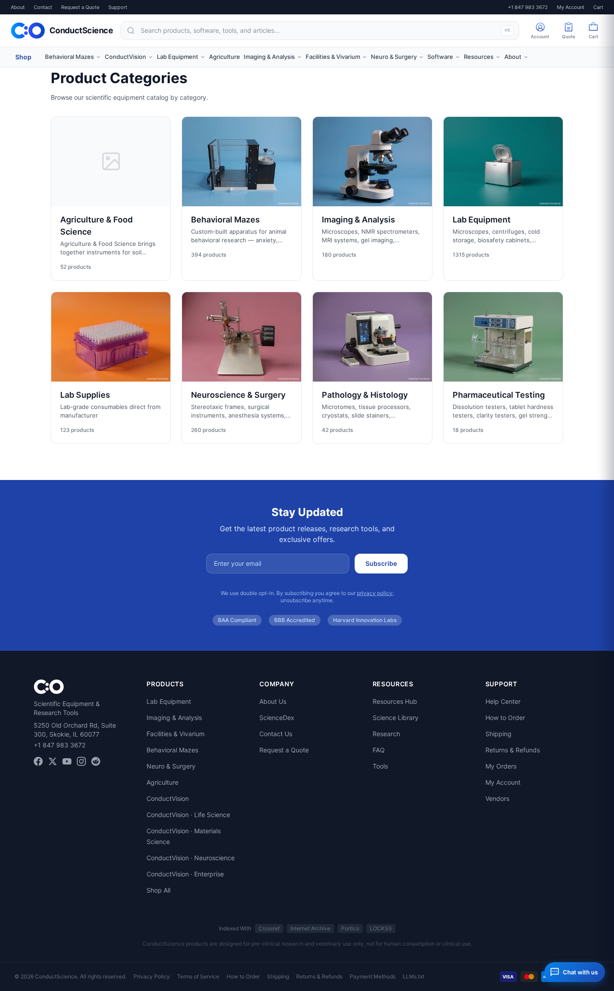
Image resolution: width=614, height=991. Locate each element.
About (18, 7)
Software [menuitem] (440, 56)
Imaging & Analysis (174, 717)
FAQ (379, 750)
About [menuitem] (512, 56)
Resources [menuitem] (479, 56)
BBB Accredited (294, 620)
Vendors (497, 798)
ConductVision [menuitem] (125, 56)
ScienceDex (276, 717)
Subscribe (381, 563)
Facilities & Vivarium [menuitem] (333, 56)
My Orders (500, 766)
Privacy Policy (151, 976)
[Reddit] (95, 761)
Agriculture (162, 782)
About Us (272, 701)
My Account (570, 7)
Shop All (158, 890)
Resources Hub (395, 701)
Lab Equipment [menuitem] (177, 56)
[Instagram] (81, 761)
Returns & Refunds (512, 750)
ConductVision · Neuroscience (191, 858)
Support (117, 7)
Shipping (498, 734)
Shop (23, 57)
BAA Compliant (237, 620)
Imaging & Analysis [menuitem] (269, 56)
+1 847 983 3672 (528, 7)
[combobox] (319, 30)
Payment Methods (373, 976)
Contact (43, 7)
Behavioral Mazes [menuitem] (69, 56)
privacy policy (374, 593)
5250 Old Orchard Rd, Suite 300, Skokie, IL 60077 (75, 729)
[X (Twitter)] (52, 761)
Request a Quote (80, 7)
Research (386, 734)
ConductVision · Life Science (188, 814)
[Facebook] (38, 761)
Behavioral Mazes (172, 750)
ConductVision (168, 798)
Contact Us (275, 734)
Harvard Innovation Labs (364, 620)
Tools (380, 766)
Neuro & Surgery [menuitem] (394, 56)
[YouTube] (66, 761)
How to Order (505, 717)
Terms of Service (198, 976)
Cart (598, 7)
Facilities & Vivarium (176, 734)
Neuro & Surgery (171, 766)
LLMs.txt (413, 976)
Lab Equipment (169, 701)
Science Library (395, 717)
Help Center (503, 701)
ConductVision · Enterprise (185, 874)
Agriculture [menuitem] (224, 56)
